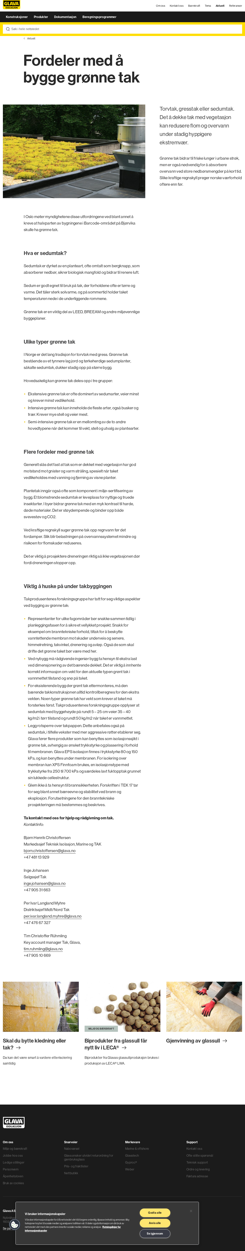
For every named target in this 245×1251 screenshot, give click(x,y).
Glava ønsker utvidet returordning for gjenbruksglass (88, 1157)
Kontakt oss (177, 5)
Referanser (235, 5)
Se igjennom (155, 1233)
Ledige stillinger (13, 1162)
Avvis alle (155, 1223)
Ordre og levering (198, 1169)
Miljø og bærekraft (15, 1148)
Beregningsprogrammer (99, 17)
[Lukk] (191, 1211)
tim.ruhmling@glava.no (43, 948)
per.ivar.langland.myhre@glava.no (53, 916)
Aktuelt (220, 5)
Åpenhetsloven (13, 1176)
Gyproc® (131, 1162)
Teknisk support (197, 1162)
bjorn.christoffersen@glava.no (50, 850)
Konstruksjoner (17, 17)
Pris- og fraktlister (76, 1166)
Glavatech (132, 1155)
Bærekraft (194, 5)
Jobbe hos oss (13, 1155)
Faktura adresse (197, 1176)
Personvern (10, 1169)
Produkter (41, 17)
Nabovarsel (71, 1148)
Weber (129, 1169)
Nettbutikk (71, 1173)
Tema (208, 5)
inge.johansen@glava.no (45, 883)
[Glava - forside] (11, 5)
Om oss (160, 5)
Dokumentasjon (65, 17)
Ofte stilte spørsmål (199, 1155)
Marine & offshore (137, 1148)
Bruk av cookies (13, 1183)
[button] (15, 1224)
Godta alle (155, 1212)
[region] (107, 1223)
